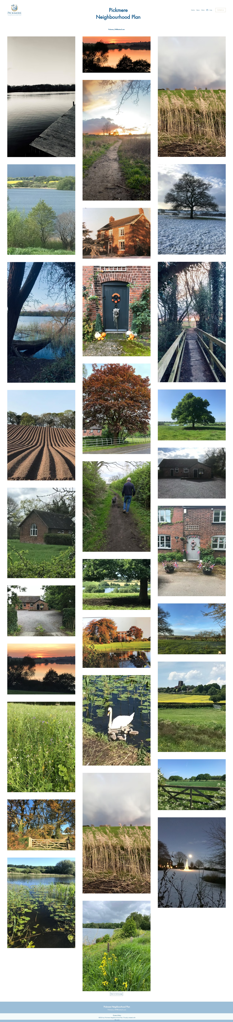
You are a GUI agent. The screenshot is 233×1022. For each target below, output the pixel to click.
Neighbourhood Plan (118, 17)
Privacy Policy (117, 1015)
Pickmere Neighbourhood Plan (117, 1006)
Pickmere (118, 10)
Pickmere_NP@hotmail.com (116, 29)
